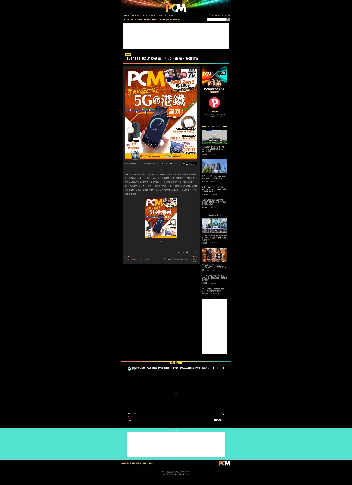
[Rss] (229, 15)
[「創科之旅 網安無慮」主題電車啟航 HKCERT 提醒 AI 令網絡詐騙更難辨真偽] (214, 225)
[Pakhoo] (214, 102)
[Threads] (219, 15)
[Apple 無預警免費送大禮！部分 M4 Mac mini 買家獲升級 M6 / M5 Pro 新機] (214, 137)
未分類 (128, 54)
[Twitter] (225, 15)
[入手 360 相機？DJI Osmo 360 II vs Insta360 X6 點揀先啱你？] (214, 166)
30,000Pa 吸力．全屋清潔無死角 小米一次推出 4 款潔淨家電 (214, 290)
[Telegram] (171, 163)
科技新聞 (204, 154)
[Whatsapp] (222, 15)
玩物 (203, 270)
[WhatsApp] (166, 163)
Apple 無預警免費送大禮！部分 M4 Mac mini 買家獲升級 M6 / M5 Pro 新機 (213, 149)
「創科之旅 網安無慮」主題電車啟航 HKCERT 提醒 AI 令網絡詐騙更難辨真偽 (214, 238)
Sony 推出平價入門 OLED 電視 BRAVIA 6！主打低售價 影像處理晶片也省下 (214, 278)
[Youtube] (215, 15)
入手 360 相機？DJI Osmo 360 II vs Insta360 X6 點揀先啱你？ (214, 177)
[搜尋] (228, 19)
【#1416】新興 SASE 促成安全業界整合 (138, 259)
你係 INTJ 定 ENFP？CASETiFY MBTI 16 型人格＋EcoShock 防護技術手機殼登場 (214, 189)
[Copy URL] (175, 163)
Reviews (205, 181)
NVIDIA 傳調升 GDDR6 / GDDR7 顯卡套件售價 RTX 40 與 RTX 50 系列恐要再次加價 (214, 202)
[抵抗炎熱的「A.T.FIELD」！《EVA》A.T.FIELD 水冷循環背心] (214, 255)
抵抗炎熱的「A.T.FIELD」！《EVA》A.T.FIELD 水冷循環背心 (214, 266)
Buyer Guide (206, 294)
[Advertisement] (176, 35)
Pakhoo (133, 164)
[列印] (179, 163)
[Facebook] (209, 15)
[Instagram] (212, 15)
